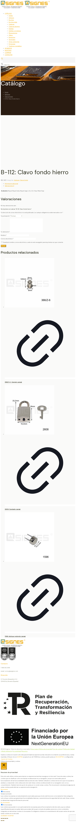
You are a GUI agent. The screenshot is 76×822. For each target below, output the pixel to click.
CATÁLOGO (8, 13)
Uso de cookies (57, 749)
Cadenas (11, 24)
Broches (11, 20)
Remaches (12, 37)
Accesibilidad (17, 751)
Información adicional (11, 184)
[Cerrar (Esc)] (7, 818)
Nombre (4, 235)
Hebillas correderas (15, 31)
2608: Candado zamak (12, 509)
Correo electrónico (7, 239)
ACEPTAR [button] (20, 757)
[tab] (40, 184)
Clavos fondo (9, 97)
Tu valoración (5, 232)
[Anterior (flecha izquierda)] (1, 820)
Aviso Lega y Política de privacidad (41, 749)
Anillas (11, 16)
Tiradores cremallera (15, 46)
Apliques (11, 18)
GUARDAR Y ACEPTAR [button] (7, 816)
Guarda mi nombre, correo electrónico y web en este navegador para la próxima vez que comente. (33, 242)
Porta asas (12, 44)
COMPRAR (8, 53)
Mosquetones (13, 33)
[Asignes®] (35, 8)
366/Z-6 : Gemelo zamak (13, 382)
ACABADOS (8, 48)
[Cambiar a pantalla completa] (3, 818)
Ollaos (11, 35)
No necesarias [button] (5, 802)
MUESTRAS (8, 50)
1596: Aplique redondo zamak (15, 636)
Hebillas (11, 29)
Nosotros (25, 751)
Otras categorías (14, 42)
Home (6, 92)
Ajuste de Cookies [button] (6, 759)
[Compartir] (5, 818)
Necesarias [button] (4, 789)
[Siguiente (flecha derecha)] (3, 820)
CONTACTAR (8, 55)
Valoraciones (9, 186)
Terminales (12, 39)
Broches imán (13, 22)
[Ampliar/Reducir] (1, 818)
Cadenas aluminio (14, 26)
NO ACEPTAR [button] (60, 757)
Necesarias (6, 792)
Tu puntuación (5, 216)
